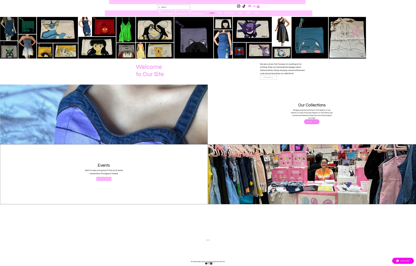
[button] (258, 6)
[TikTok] (244, 6)
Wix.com (222, 261)
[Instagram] (238, 6)
